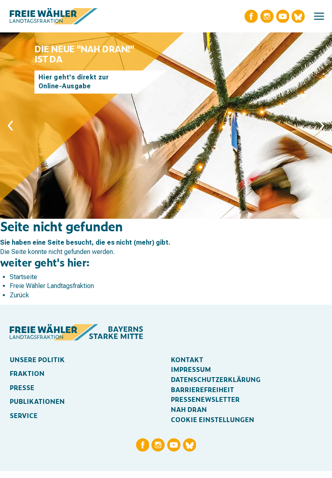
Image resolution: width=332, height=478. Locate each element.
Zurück (19, 295)
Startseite (23, 277)
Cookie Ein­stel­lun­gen (212, 419)
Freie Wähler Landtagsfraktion (52, 286)
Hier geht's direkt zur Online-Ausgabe (73, 81)
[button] (319, 16)
